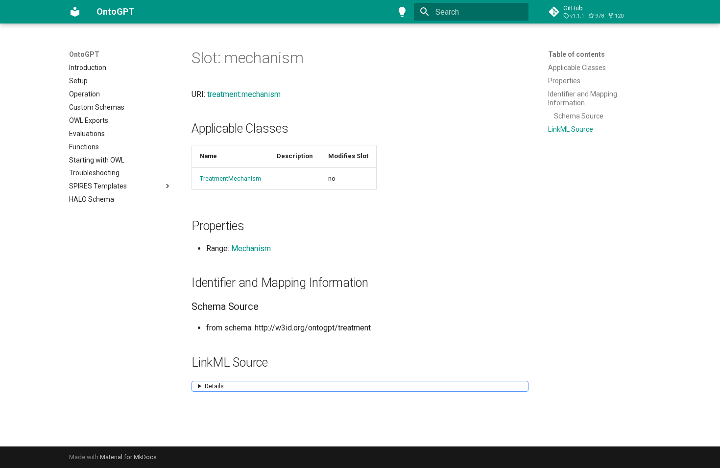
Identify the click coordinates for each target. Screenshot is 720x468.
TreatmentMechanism (230, 178)
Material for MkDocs (128, 457)
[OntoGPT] (75, 12)
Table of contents (576, 54)
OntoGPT (84, 54)
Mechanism (251, 248)
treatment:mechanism (244, 94)
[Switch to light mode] (402, 12)
